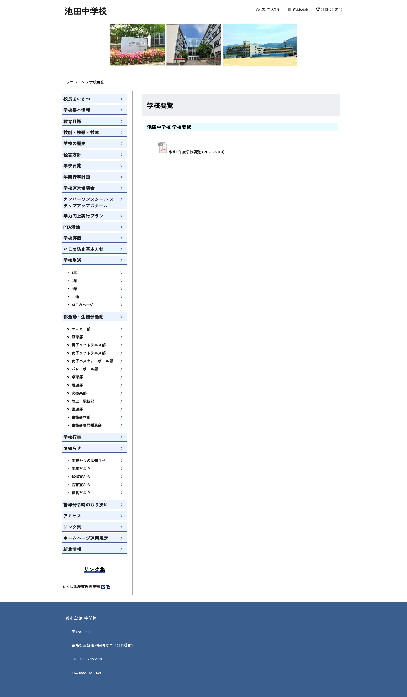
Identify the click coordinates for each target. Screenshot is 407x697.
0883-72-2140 (331, 9)
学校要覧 (96, 82)
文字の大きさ (270, 9)
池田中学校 (86, 10)
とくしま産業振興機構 (81, 586)
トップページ (73, 82)
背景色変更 (300, 9)
